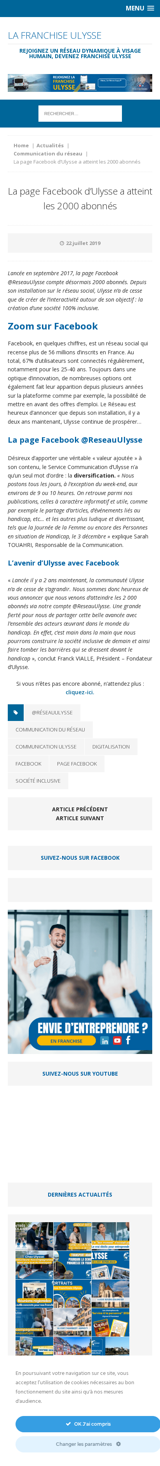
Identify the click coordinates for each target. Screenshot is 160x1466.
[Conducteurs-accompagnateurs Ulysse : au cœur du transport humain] (34, 1265)
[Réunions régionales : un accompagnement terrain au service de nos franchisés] (34, 1294)
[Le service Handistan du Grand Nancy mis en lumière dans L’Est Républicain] (110, 1265)
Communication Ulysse (46, 746)
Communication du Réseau (50, 729)
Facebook (28, 763)
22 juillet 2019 (83, 243)
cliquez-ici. (80, 692)
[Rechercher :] (80, 113)
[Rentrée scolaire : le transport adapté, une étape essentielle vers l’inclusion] (34, 1236)
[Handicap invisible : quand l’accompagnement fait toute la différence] (72, 1236)
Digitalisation (111, 746)
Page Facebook (77, 763)
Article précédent (80, 809)
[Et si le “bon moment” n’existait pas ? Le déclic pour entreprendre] (110, 1236)
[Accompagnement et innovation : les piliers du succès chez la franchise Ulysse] (34, 1322)
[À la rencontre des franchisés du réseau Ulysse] (72, 1294)
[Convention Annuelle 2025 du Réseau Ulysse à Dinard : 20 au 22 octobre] (110, 1351)
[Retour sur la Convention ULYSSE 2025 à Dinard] (34, 1351)
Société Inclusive (38, 780)
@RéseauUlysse (52, 712)
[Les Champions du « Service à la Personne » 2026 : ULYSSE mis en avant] (110, 1322)
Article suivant (80, 818)
